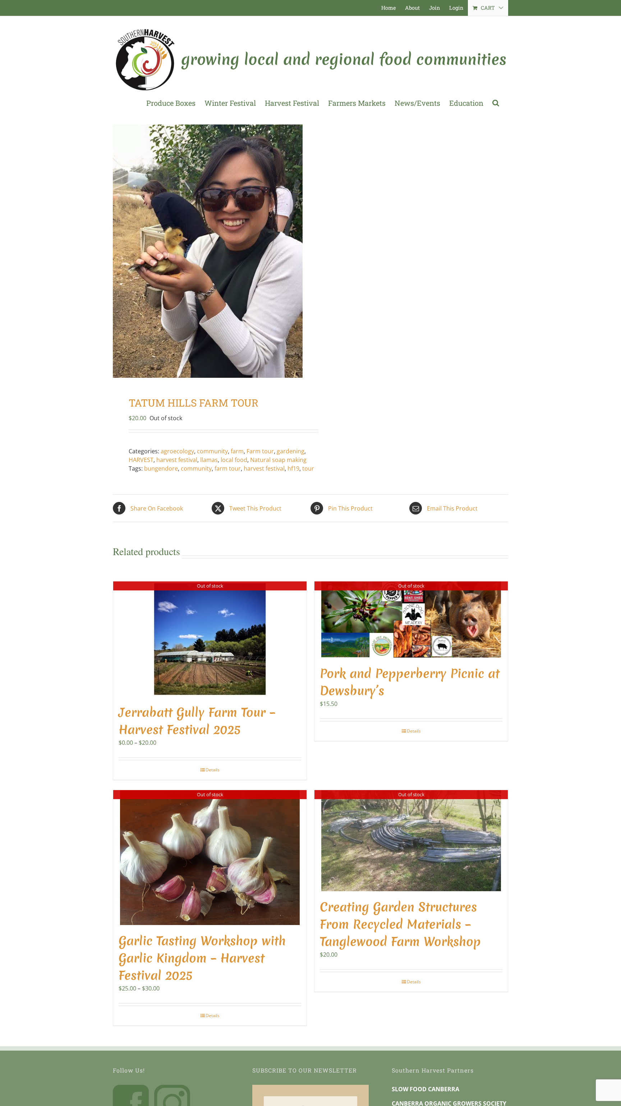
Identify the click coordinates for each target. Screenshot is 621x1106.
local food (234, 460)
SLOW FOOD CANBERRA (425, 1089)
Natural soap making (278, 460)
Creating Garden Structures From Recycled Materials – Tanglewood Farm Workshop (400, 924)
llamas (209, 460)
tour (308, 468)
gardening (290, 451)
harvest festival (176, 460)
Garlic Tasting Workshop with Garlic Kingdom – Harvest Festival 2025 (202, 958)
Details (213, 770)
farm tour (228, 468)
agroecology (177, 451)
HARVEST (141, 460)
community (212, 451)
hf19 (293, 468)
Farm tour (260, 451)
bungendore (161, 468)
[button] (495, 103)
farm (237, 451)
